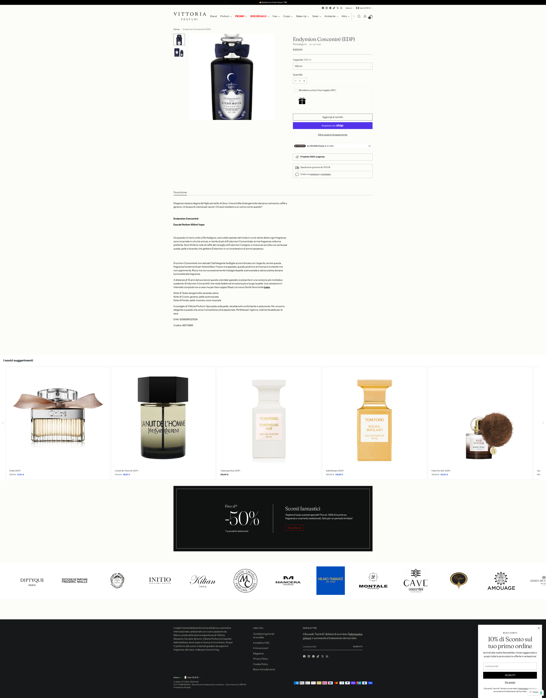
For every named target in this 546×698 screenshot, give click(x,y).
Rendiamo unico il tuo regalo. (317, 90)
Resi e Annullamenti (264, 669)
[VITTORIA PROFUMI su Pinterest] (330, 8)
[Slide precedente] (363, 345)
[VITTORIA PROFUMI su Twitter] (337, 8)
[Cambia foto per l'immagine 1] (179, 39)
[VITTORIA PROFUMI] (189, 16)
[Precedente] (226, 2)
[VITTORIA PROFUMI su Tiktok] (334, 8)
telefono (314, 174)
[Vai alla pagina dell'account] (365, 16)
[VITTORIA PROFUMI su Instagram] (326, 8)
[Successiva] (320, 2)
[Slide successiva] (370, 345)
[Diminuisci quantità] (295, 81)
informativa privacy (527, 688)
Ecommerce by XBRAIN (236, 684)
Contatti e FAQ (261, 642)
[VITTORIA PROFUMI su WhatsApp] (341, 8)
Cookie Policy (260, 664)
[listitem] (58, 423)
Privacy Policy (260, 658)
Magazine (258, 653)
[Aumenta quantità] (304, 81)
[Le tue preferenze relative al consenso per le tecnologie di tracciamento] (541, 693)
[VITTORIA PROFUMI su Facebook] (323, 8)
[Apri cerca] (359, 16)
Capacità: (302, 59)
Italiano (349, 8)
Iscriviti (358, 646)
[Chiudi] (538, 628)
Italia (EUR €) (365, 8)
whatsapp (326, 174)
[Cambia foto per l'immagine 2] (179, 52)
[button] (3, 423)
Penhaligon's (300, 44)
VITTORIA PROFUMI (189, 682)
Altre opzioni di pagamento (332, 134)
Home (176, 29)
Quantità (297, 74)
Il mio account (260, 648)
